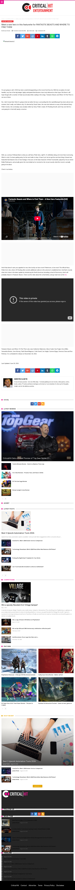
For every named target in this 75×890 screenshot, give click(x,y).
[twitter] (22, 36)
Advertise (32, 885)
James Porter (6, 764)
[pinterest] (37, 36)
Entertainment (10, 18)
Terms (40, 885)
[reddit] (32, 36)
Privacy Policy (49, 885)
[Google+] (39, 404)
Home (2, 18)
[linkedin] (42, 36)
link (66, 275)
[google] (27, 36)
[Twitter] (35, 404)
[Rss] (42, 404)
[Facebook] (32, 404)
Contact (24, 885)
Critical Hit (15, 885)
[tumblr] (47, 36)
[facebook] (17, 36)
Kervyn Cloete (6, 30)
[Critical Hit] (37, 2)
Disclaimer (60, 885)
